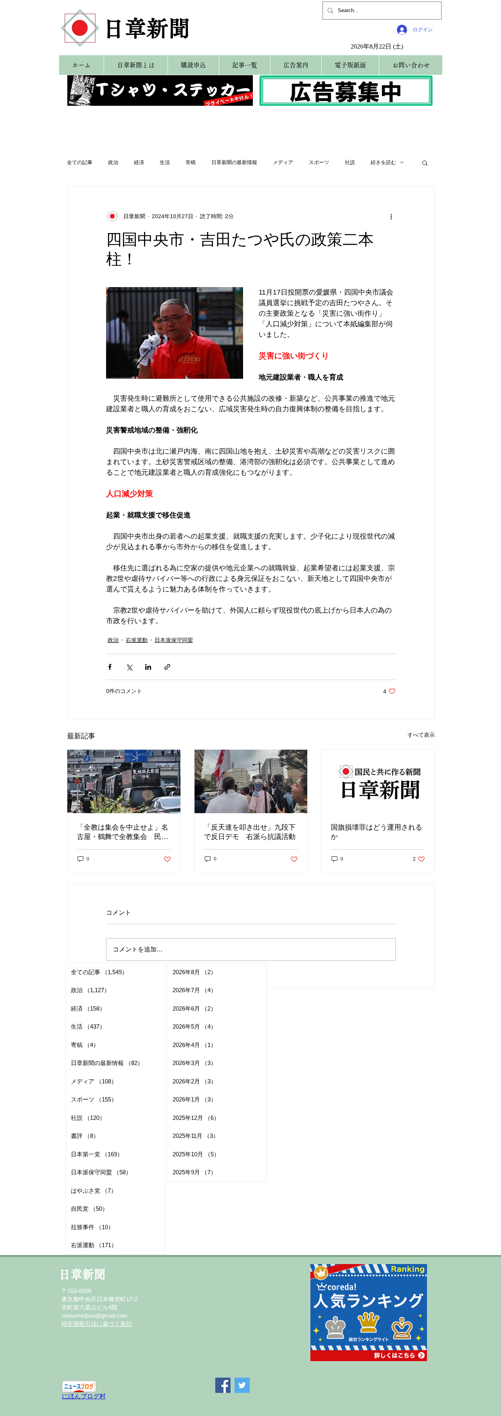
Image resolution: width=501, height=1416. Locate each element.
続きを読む (383, 162)
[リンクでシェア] (167, 667)
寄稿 (191, 162)
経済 (139, 162)
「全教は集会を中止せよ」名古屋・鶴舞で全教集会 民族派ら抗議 (122, 832)
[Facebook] (223, 1385)
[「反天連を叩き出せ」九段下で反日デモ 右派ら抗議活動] (251, 781)
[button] (425, 162)
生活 (165, 162)
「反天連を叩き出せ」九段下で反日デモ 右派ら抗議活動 (250, 832)
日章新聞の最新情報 (234, 162)
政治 (113, 162)
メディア (283, 162)
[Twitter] (242, 1385)
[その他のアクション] (391, 216)
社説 (350, 162)
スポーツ (319, 162)
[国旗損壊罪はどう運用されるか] (377, 781)
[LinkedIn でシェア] (148, 667)
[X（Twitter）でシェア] (129, 667)
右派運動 (137, 640)
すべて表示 (421, 735)
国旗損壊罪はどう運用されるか (376, 832)
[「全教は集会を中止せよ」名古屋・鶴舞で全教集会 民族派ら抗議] (123, 781)
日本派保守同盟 (174, 640)
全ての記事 (79, 162)
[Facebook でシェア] (110, 667)
